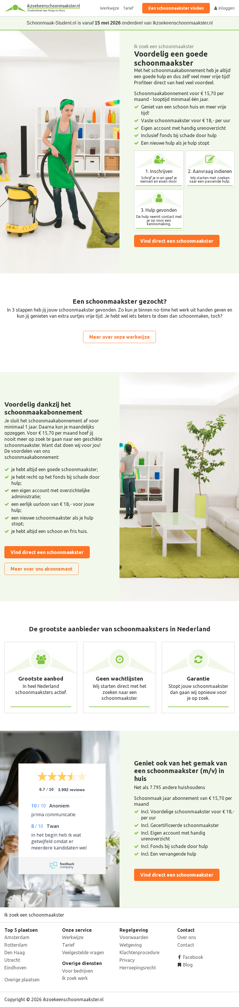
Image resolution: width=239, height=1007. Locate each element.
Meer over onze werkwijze (119, 337)
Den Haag (14, 952)
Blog (187, 964)
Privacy (127, 960)
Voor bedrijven (77, 970)
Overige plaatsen (22, 979)
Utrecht (12, 960)
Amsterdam (16, 937)
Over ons (186, 937)
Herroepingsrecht (137, 967)
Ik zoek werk (75, 978)
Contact (185, 944)
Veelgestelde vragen (83, 952)
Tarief (128, 8)
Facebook (192, 957)
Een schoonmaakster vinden (176, 8)
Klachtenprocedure (139, 952)
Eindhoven (15, 967)
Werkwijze (109, 8)
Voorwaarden (133, 937)
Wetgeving (130, 944)
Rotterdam (15, 944)
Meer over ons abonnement (41, 568)
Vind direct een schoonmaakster (176, 241)
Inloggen (226, 8)
